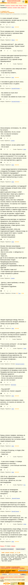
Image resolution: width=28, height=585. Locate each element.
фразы (20, 5)
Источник (14, 293)
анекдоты (7, 5)
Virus (24, 484)
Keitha (24, 149)
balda (13, 27)
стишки (25, 5)
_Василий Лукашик (16, 498)
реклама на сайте (4, 576)
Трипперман (13, 384)
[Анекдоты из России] (3, 1)
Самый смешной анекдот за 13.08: (11, 552)
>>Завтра (13, 546)
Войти (8, 2)
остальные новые (16, 567)
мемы (16, 5)
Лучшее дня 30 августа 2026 (13, 0)
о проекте (16, 576)
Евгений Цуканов (15, 511)
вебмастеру (21, 576)
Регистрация (13, 2)
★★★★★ (17, 27)
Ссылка (14, 50)
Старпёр (13, 140)
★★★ (16, 40)
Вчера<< (2, 546)
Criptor (24, 348)
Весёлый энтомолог (20, 363)
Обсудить (2, 27)
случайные (21, 568)
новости (2, 578)
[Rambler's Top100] (6, 583)
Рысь (19, 293)
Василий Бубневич (16, 88)
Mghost (13, 40)
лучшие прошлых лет (5, 568)
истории (13, 5)
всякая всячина (14, 568)
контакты (11, 576)
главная (2, 570)
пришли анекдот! (23, 570)
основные (8, 567)
